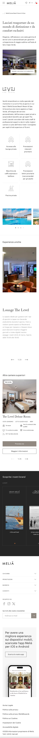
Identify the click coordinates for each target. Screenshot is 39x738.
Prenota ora (19, 444)
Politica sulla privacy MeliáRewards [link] (16, 714)
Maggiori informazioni (19, 451)
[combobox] (31, 2)
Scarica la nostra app (16, 654)
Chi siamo (6, 573)
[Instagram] (8, 603)
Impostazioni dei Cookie (12, 723)
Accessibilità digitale (10, 727)
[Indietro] (12, 359)
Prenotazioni (7, 579)
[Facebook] (4, 603)
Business (6, 585)
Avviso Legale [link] (8, 705)
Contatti (6, 591)
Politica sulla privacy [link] (10, 710)
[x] (13, 603)
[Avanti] (26, 359)
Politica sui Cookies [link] (10, 718)
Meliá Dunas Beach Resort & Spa (15, 13)
